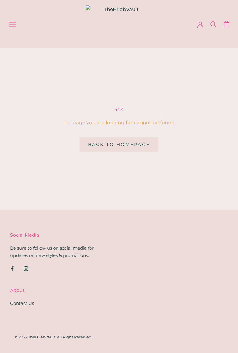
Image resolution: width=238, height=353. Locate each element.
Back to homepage (119, 144)
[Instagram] (26, 268)
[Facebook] (12, 268)
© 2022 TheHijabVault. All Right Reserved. (53, 337)
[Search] (213, 24)
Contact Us (22, 303)
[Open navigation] (12, 24)
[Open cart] (226, 24)
